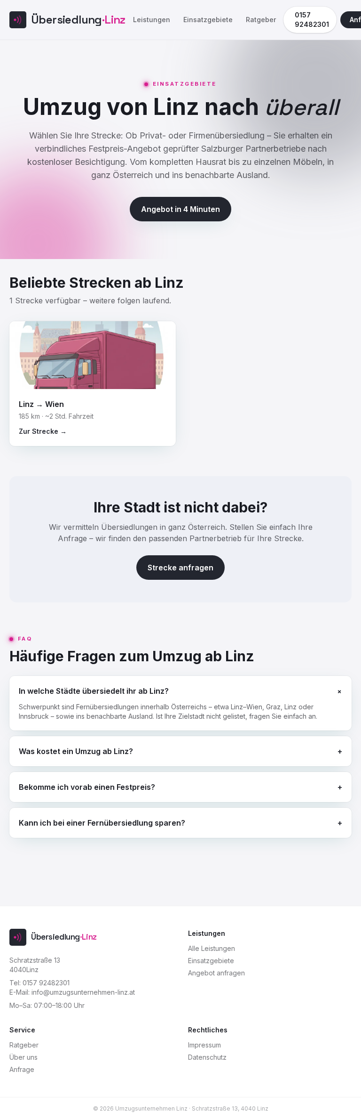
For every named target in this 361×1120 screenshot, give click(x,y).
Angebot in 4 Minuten (180, 209)
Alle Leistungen (211, 948)
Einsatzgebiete (208, 20)
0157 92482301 (312, 19)
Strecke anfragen (180, 567)
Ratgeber (261, 20)
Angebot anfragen (216, 973)
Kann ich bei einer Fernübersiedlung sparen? (180, 823)
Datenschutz (207, 1057)
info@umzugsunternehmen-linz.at (83, 992)
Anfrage (21, 1069)
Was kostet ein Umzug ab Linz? (180, 751)
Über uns (23, 1057)
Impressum (204, 1045)
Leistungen (151, 20)
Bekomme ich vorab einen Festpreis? (180, 787)
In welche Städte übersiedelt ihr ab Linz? (180, 691)
